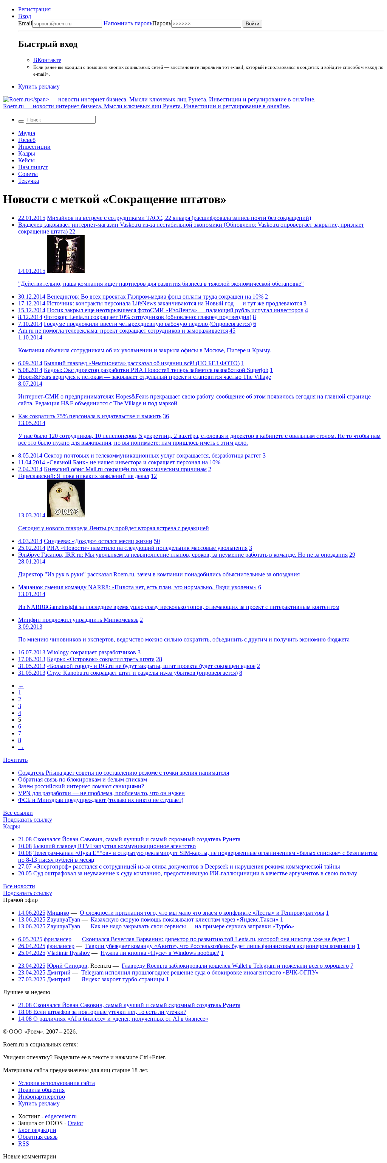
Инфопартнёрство (41, 1096)
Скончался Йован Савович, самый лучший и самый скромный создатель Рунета (136, 839)
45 (232, 330)
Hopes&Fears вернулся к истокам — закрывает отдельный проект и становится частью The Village (144, 377)
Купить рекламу (39, 86)
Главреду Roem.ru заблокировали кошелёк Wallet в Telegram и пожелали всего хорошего (235, 965)
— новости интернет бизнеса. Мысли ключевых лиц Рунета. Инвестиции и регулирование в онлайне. (146, 106)
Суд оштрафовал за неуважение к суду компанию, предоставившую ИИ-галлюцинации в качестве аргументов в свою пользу (195, 873)
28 (159, 659)
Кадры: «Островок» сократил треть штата (101, 659)
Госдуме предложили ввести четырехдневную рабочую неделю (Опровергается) (148, 324)
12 (154, 476)
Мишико (58, 912)
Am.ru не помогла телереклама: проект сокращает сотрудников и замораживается (123, 330)
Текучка (28, 180)
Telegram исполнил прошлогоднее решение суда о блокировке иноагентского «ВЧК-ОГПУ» (200, 972)
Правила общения (41, 1090)
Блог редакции (37, 1130)
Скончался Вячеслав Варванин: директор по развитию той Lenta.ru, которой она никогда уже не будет (213, 939)
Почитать (15, 760)
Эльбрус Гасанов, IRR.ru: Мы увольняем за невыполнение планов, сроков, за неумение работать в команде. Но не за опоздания (183, 554)
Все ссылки (18, 813)
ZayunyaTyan (63, 919)
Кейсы (26, 160)
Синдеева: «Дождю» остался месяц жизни (98, 541)
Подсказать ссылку (27, 819)
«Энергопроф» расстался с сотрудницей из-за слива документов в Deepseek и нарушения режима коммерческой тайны (186, 866)
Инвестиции (34, 146)
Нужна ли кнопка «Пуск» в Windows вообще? (160, 953)
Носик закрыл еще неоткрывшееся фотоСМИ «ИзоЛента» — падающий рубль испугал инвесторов (175, 310)
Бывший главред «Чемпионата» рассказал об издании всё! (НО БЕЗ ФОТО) (142, 363)
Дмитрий (59, 972)
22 (72, 231)
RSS (23, 1143)
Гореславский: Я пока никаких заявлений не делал (83, 476)
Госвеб (27, 140)
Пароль (137, 23)
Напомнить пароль (128, 23)
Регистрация (34, 9)
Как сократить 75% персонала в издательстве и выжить (89, 416)
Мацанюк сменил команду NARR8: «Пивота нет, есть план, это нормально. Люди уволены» (137, 587)
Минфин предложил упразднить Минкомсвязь (78, 620)
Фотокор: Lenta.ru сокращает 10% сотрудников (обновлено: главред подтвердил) (147, 317)
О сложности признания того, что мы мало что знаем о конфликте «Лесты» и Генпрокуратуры (202, 912)
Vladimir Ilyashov (68, 953)
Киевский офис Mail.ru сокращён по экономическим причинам (125, 469)
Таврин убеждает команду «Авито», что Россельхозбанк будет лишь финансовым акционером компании (220, 946)
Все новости (19, 886)
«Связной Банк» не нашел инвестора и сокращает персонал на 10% (133, 462)
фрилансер (57, 939)
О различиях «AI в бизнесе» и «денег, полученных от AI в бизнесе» (113, 1018)
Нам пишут (33, 167)
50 (157, 541)
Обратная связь (37, 1136)
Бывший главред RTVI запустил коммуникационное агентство (114, 846)
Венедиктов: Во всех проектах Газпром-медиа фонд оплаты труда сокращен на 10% (155, 296)
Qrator (75, 1123)
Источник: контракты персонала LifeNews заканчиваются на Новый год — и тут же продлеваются (174, 303)
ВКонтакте (47, 60)
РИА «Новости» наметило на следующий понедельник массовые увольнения (147, 548)
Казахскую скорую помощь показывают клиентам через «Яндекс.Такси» (185, 919)
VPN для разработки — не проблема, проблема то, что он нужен (101, 793)
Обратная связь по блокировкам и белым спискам (82, 779)
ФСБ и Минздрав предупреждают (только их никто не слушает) (100, 800)
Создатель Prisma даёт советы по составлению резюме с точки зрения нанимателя (123, 772)
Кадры (26, 153)
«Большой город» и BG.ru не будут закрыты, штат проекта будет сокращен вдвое (151, 666)
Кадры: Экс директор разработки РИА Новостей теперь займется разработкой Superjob (156, 370)
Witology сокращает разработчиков (91, 652)
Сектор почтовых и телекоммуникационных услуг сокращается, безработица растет (152, 455)
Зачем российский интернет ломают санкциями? (81, 786)
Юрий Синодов (67, 965)
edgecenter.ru (61, 1116)
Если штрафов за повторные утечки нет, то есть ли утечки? (102, 1012)
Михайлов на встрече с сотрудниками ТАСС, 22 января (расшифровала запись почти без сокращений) (179, 218)
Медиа (26, 133)
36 (166, 416)
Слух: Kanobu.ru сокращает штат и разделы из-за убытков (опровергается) (142, 672)
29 (352, 554)
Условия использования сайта (56, 1083)
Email (25, 23)
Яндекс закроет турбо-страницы (122, 979)
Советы (28, 174)
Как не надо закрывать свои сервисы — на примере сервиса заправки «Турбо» (192, 926)
